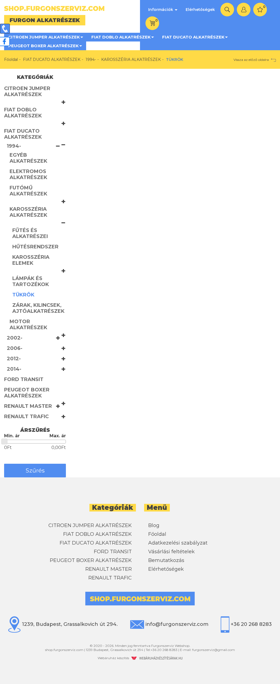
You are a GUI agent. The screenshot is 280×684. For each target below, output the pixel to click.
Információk (161, 9)
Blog (153, 525)
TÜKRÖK (23, 295)
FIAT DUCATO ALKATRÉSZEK (193, 37)
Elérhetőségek (200, 9)
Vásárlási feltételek (171, 552)
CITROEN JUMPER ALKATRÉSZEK (44, 37)
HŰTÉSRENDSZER (35, 247)
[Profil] (243, 9)
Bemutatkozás (166, 560)
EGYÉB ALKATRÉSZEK (28, 158)
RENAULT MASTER (28, 406)
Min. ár (12, 435)
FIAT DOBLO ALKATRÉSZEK (121, 37)
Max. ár (57, 435)
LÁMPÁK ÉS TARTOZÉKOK (30, 281)
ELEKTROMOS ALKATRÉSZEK (28, 174)
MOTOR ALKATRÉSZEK (28, 325)
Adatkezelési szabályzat (178, 543)
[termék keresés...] (227, 9)
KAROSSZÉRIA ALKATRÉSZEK (131, 59)
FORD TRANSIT (23, 379)
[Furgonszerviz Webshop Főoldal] (70, 8)
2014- (14, 369)
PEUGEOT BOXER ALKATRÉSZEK (43, 45)
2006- (14, 348)
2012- (14, 359)
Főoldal (11, 59)
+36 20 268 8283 (250, 624)
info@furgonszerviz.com (176, 624)
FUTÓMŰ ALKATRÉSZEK (28, 191)
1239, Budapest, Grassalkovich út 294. (69, 624)
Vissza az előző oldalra (252, 60)
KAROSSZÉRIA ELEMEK (30, 260)
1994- (91, 59)
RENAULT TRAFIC (26, 417)
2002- (14, 338)
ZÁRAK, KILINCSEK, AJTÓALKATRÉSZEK (38, 308)
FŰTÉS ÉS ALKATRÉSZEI (30, 233)
